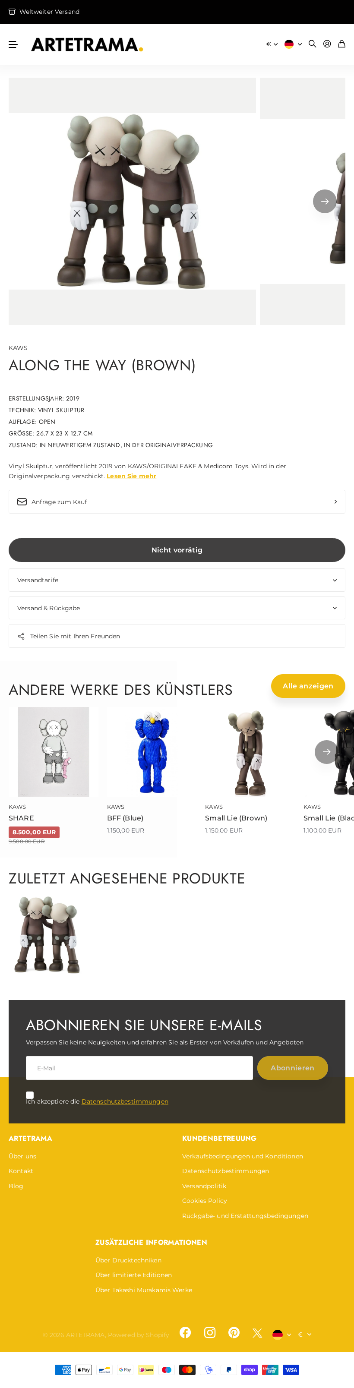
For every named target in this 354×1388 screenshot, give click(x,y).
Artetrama (30, 1138)
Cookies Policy (204, 1201)
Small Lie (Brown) (236, 818)
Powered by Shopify (139, 1335)
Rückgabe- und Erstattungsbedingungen (245, 1216)
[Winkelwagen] (341, 44)
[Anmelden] (327, 44)
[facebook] (185, 1332)
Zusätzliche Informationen (151, 1242)
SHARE (21, 818)
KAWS (18, 348)
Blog (16, 1186)
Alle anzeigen (308, 686)
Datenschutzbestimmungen (125, 1101)
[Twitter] (257, 1333)
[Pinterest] (234, 1332)
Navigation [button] (13, 44)
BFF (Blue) (125, 818)
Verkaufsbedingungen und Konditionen (242, 1156)
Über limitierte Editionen (133, 1275)
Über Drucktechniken (128, 1260)
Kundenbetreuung (219, 1138)
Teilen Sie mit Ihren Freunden (75, 636)
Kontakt (21, 1171)
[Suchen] (312, 44)
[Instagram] (209, 1332)
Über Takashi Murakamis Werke (143, 1290)
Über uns (22, 1156)
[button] (325, 201)
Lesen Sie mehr (131, 476)
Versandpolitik (204, 1186)
